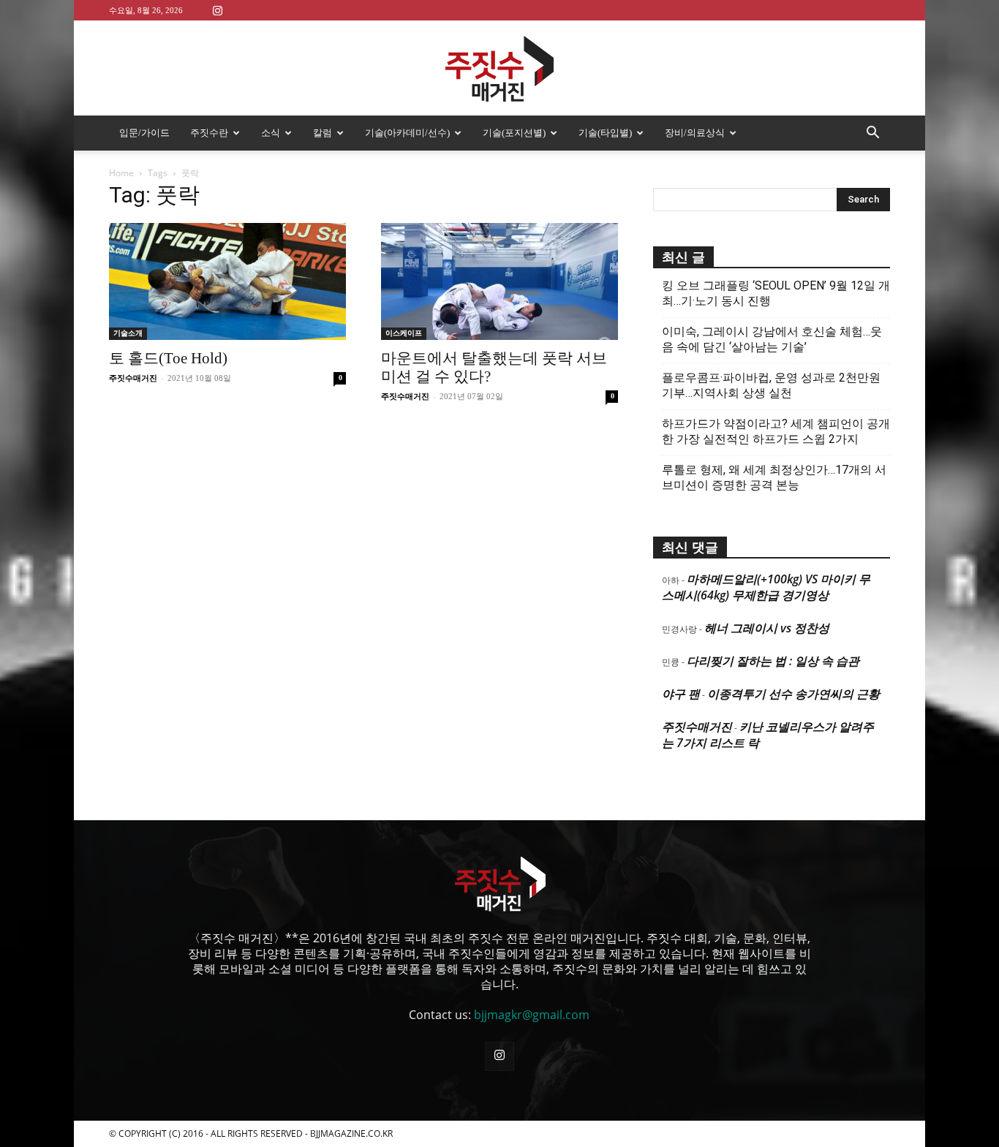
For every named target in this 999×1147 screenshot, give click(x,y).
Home (121, 173)
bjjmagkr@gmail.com (531, 1015)
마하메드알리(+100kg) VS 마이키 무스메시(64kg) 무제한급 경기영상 (766, 587)
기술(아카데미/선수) (407, 132)
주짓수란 (209, 132)
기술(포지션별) (514, 132)
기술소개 (128, 333)
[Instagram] (217, 10)
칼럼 (322, 132)
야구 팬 (681, 694)
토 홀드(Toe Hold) (168, 358)
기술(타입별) (605, 132)
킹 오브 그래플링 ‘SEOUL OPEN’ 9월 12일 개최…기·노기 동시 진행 (776, 293)
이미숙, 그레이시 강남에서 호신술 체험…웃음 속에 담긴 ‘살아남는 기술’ (772, 339)
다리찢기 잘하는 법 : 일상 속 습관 (773, 661)
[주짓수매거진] (499, 69)
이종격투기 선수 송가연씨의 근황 (793, 694)
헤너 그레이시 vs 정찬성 (766, 628)
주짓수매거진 (133, 378)
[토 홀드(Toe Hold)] (227, 281)
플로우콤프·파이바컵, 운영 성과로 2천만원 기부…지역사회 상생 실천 (771, 385)
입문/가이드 (144, 132)
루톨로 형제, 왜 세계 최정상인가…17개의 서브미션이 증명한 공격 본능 (774, 477)
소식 (270, 132)
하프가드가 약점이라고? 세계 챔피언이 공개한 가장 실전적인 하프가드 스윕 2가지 (776, 431)
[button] (872, 134)
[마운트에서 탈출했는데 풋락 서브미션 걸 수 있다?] (499, 281)
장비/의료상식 (695, 132)
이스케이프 (403, 333)
